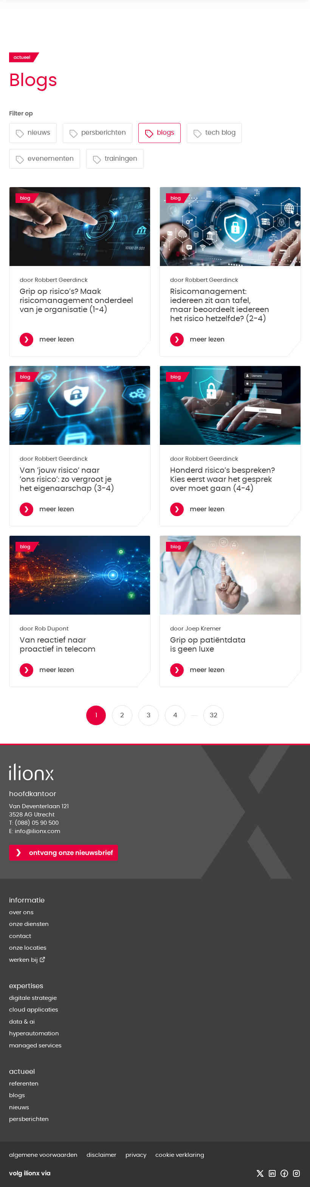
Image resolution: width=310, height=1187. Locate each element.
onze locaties (27, 948)
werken (27, 960)
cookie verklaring (179, 1155)
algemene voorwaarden (43, 1155)
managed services (35, 1046)
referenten (24, 1084)
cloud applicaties (33, 1010)
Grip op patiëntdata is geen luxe (208, 645)
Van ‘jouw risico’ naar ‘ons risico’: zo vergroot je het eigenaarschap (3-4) (67, 479)
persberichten (29, 1119)
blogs (17, 1095)
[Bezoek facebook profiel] (284, 1173)
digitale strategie (33, 998)
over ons (21, 912)
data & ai (22, 1022)
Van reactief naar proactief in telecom (58, 645)
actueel (22, 1072)
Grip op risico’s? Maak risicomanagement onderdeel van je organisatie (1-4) (76, 301)
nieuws (19, 1107)
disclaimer (101, 1155)
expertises (26, 986)
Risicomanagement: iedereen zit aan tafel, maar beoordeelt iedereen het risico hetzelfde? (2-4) (219, 305)
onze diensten (29, 924)
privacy (136, 1155)
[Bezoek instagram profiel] (296, 1173)
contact (20, 936)
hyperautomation (34, 1033)
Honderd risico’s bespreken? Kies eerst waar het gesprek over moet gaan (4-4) (222, 479)
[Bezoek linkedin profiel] (272, 1173)
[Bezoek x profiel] (260, 1173)
